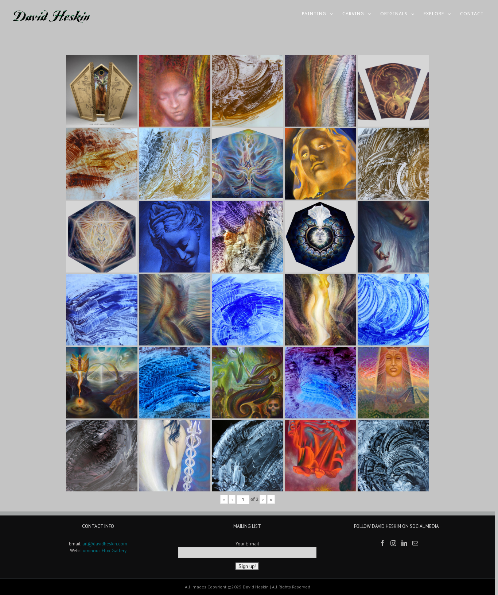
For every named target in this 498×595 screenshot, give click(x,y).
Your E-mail (247, 544)
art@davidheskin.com (104, 544)
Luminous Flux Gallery (104, 551)
